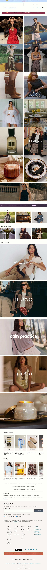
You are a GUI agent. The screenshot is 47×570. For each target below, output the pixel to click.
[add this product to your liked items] (12, 436)
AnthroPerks (38, 529)
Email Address (6, 508)
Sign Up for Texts (37, 532)
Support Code (37, 563)
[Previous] (1, 12)
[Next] (46, 12)
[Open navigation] (42, 8)
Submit (39, 510)
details (40, 483)
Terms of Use (14, 563)
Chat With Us (38, 534)
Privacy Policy (16, 521)
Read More (6, 498)
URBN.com (32, 563)
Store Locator (37, 527)
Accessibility (26, 563)
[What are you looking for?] (33, 8)
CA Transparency (20, 563)
